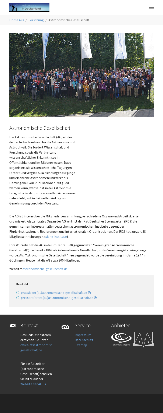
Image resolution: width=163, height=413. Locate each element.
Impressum (83, 335)
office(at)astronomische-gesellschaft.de (38, 347)
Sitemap (81, 345)
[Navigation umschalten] (151, 7)
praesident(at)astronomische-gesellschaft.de (54, 292)
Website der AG (31, 384)
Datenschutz (84, 340)
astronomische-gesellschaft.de (44, 269)
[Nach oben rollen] (154, 404)
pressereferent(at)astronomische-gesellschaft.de (57, 297)
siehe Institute (56, 236)
